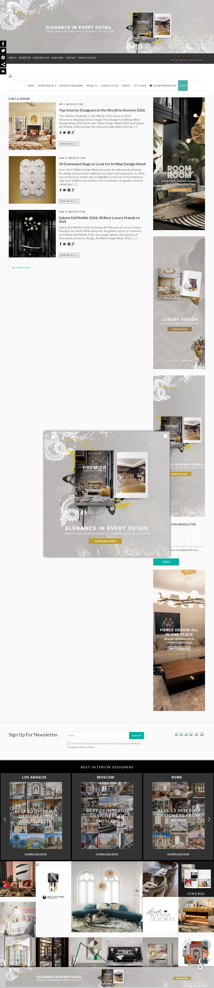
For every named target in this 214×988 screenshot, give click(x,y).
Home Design (46, 85)
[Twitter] (181, 734)
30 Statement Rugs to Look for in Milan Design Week (102, 164)
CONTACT (70, 57)
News (31, 85)
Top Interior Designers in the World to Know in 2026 (102, 110)
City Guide (140, 85)
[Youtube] (191, 734)
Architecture (74, 104)
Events (126, 85)
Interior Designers (71, 85)
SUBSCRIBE (57, 57)
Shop (183, 85)
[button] (209, 819)
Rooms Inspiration (164, 85)
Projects (91, 85)
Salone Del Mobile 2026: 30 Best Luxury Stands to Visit (99, 220)
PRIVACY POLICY (87, 57)
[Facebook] (176, 734)
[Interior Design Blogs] (10, 76)
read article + (69, 143)
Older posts (22, 267)
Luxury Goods (109, 85)
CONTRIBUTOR (41, 57)
